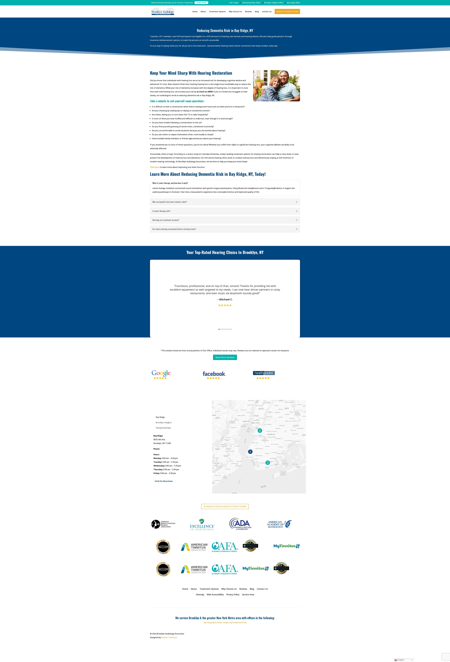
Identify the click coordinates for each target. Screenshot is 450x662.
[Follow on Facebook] (293, 634)
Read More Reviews (225, 357)
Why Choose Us (235, 12)
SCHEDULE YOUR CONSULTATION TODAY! (225, 506)
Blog (257, 12)
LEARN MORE (201, 3)
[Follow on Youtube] (298, 634)
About (203, 12)
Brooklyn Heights (273, 3)
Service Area (248, 595)
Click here (154, 167)
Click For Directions (164, 481)
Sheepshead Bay (251, 3)
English (400, 660)
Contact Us (267, 12)
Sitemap (200, 595)
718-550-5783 (166, 449)
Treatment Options (217, 12)
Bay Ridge (293, 3)
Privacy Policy (232, 595)
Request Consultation (287, 11)
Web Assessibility (215, 595)
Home (195, 12)
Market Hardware (169, 637)
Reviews (248, 12)
